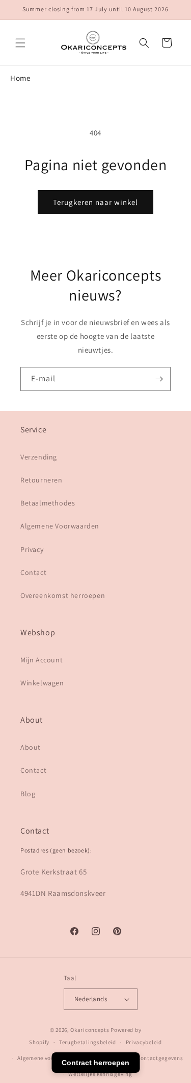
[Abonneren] (159, 379)
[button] (20, 43)
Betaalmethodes (47, 503)
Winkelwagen (42, 682)
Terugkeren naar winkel (95, 202)
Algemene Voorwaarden (59, 526)
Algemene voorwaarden (48, 1058)
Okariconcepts (89, 1029)
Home (20, 78)
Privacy (31, 549)
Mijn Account (41, 659)
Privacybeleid (144, 1042)
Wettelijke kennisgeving (100, 1073)
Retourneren (41, 480)
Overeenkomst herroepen (62, 595)
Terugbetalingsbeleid (87, 1042)
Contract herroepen (95, 1062)
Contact (33, 572)
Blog (27, 793)
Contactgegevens (160, 1058)
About (30, 747)
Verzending (38, 457)
